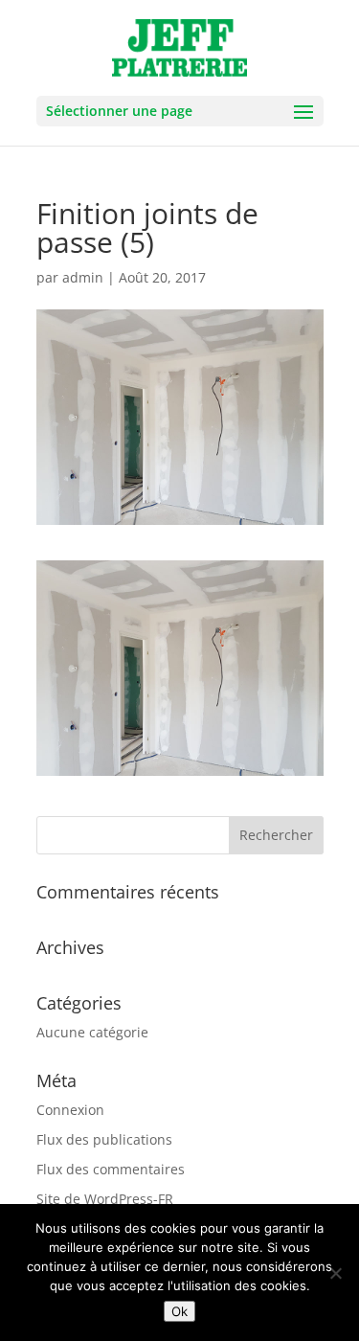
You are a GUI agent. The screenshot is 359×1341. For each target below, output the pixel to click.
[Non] (335, 1273)
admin (82, 277)
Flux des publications (104, 1139)
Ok (179, 1311)
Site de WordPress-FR (104, 1199)
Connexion (70, 1110)
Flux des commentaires (110, 1169)
